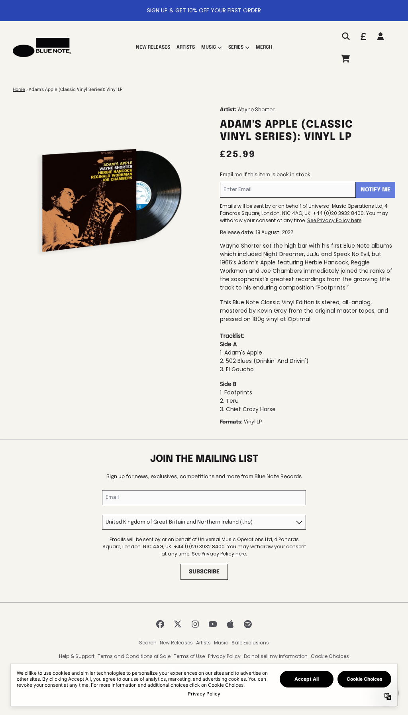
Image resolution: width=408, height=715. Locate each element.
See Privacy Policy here (334, 220)
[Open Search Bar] (345, 36)
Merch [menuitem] (264, 47)
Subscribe (204, 572)
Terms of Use (189, 656)
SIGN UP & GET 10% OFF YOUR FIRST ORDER (204, 10)
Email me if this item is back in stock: (266, 174)
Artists (203, 642)
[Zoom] (108, 201)
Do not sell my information (276, 656)
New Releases (176, 642)
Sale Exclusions (250, 642)
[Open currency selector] (363, 36)
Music (221, 642)
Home (19, 89)
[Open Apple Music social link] (230, 624)
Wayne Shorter (256, 109)
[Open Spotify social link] (248, 624)
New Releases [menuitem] (153, 47)
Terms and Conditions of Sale (134, 656)
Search (148, 642)
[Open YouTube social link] (213, 624)
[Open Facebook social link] (160, 624)
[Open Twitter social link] (177, 624)
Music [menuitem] (208, 47)
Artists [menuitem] (186, 47)
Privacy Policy (224, 656)
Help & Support (76, 656)
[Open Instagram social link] (195, 624)
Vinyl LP (253, 422)
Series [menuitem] (235, 47)
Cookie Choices (330, 656)
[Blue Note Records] (42, 47)
